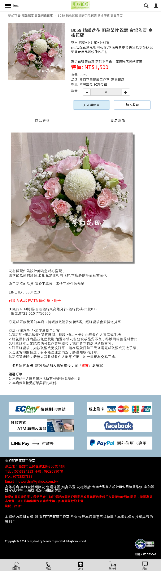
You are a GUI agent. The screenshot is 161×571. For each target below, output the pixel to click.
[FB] (119, 426)
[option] (36, 51)
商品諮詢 (118, 120)
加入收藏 (132, 105)
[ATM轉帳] (41, 426)
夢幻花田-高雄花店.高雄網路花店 (30, 15)
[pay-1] (41, 408)
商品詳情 (42, 120)
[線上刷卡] (119, 408)
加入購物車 (91, 105)
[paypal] (119, 443)
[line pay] (41, 443)
